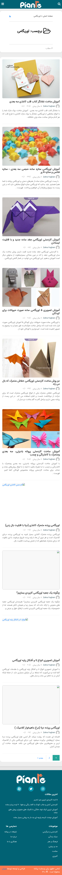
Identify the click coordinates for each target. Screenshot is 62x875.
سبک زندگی (53, 836)
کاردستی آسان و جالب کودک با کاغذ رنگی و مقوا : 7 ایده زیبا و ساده (31, 804)
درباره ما (14, 836)
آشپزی (55, 856)
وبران (4, 868)
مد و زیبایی (53, 846)
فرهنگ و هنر (53, 841)
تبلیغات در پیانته (10, 831)
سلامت (55, 851)
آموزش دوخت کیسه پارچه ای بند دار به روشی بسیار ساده (36, 817)
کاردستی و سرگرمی (50, 831)
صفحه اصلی (48, 16)
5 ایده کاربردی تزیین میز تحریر (46, 799)
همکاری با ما (12, 841)
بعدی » (40, 757)
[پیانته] (30, 4)
